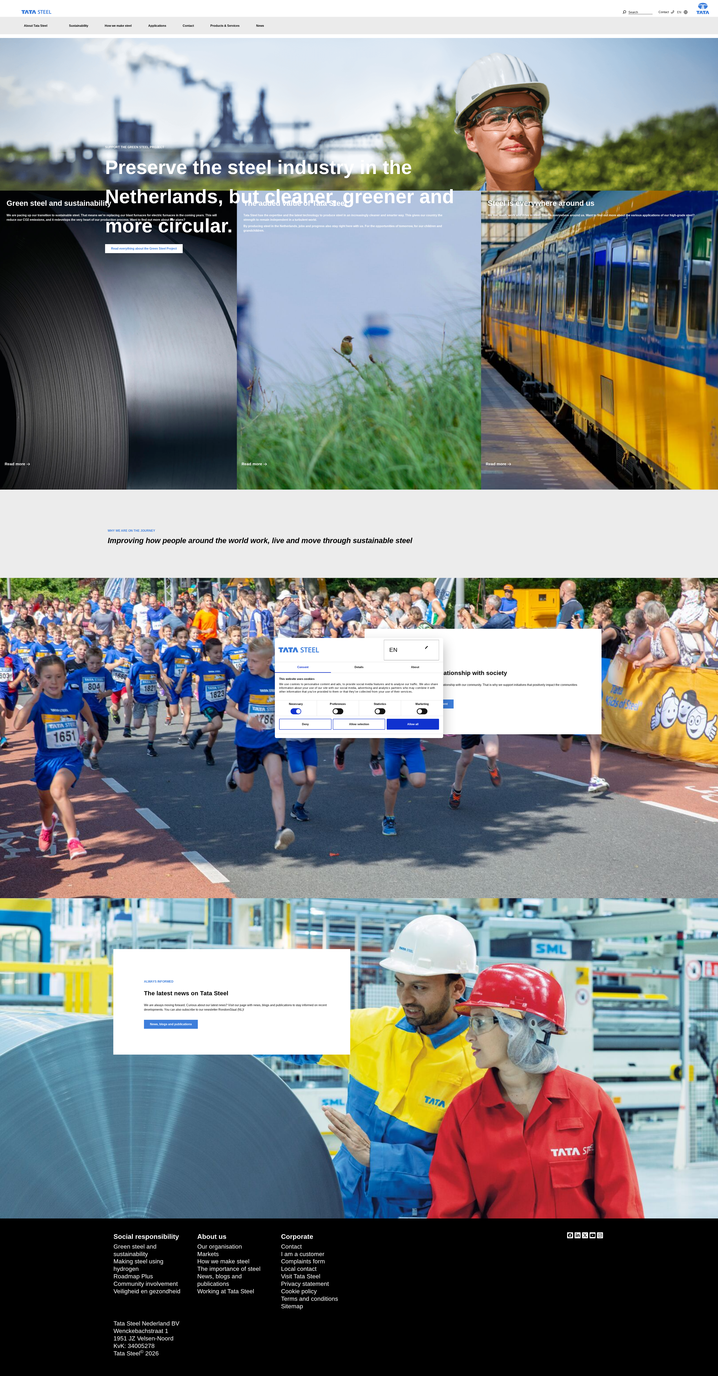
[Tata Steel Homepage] (703, 8)
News (260, 25)
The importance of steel (228, 1268)
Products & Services (225, 25)
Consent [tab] (303, 667)
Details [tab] (359, 667)
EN (393, 650)
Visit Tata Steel (300, 1276)
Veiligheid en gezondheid (146, 1291)
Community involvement (145, 1283)
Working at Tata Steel (225, 1291)
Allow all (412, 724)
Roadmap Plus (133, 1276)
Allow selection (359, 724)
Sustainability (78, 25)
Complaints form (303, 1261)
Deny (305, 724)
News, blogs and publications (171, 1024)
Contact (664, 12)
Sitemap (292, 1306)
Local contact (299, 1268)
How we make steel (118, 25)
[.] (624, 12)
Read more (15, 464)
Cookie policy (299, 1291)
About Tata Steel (35, 25)
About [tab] (415, 667)
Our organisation (219, 1246)
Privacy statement (305, 1283)
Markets (208, 1254)
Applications (157, 25)
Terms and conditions (309, 1298)
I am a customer (302, 1254)
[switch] (338, 711)
